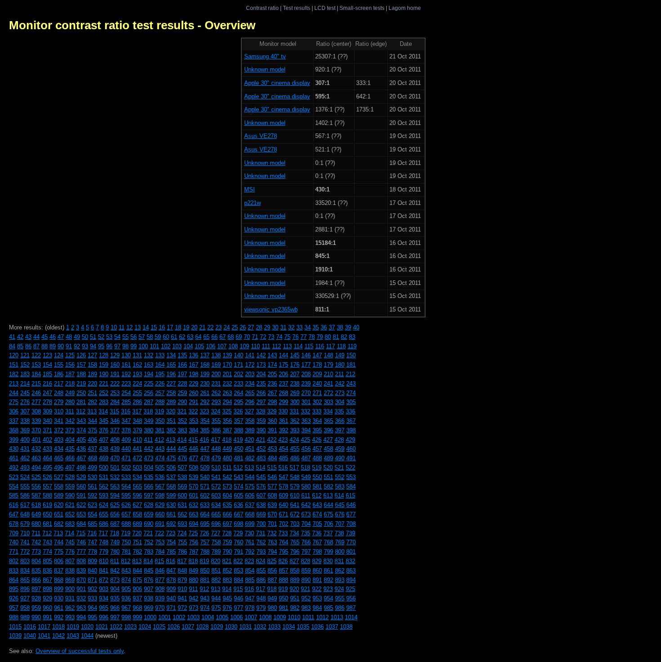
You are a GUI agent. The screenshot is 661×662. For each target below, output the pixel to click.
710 (25, 533)
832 (350, 561)
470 (115, 458)
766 (306, 542)
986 (339, 607)
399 (13, 439)
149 (339, 355)
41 (12, 336)
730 (249, 533)
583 (339, 486)
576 (261, 486)
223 (126, 383)
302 (317, 402)
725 (193, 533)
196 (171, 374)
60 (166, 336)
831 (339, 561)
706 (328, 523)
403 (58, 439)
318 (148, 411)
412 (159, 439)
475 (171, 458)
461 (13, 458)
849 (193, 570)
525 (36, 477)
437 (92, 448)
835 (36, 570)
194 (148, 374)
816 (170, 561)
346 (115, 421)
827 (294, 561)
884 (238, 580)
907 (148, 589)
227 (171, 383)
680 (36, 523)
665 (216, 514)
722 (159, 533)
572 (216, 486)
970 (160, 607)
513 (249, 467)
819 (204, 561)
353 (193, 421)
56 (133, 336)
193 (137, 374)
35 (316, 327)
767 (317, 542)
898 (47, 589)
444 (171, 448)
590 (70, 495)
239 (306, 383)
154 (47, 364)
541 (216, 477)
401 (36, 439)
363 (306, 421)
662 (182, 514)
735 (305, 533)
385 (205, 430)
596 (137, 495)
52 (101, 336)
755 (182, 542)
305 (351, 402)
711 (35, 533)
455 (294, 448)
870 (81, 580)
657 (126, 514)
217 (58, 383)
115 (308, 346)
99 (133, 346)
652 (70, 514)
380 (148, 430)
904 (115, 589)
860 (317, 570)
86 (28, 346)
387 (227, 430)
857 (283, 570)
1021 (101, 626)
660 (160, 514)
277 (36, 402)
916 (249, 589)
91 (69, 346)
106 (210, 346)
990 (36, 617)
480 (227, 458)
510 (216, 467)
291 (193, 402)
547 (283, 477)
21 (202, 327)
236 (272, 383)
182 (13, 374)
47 (61, 336)
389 (250, 430)
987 (351, 607)
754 (171, 542)
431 (25, 448)
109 (244, 346)
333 (317, 411)
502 (126, 467)
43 (28, 336)
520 (328, 467)
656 (115, 514)
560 (81, 486)
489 (328, 458)
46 (52, 336)
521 (339, 467)
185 (47, 374)
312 (80, 411)
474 (160, 458)
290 (182, 402)
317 (137, 411)
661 (171, 514)
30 (275, 327)
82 (344, 336)
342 (70, 421)
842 (115, 570)
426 (317, 439)
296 (250, 402)
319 (159, 411)
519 (317, 467)
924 (339, 589)
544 (250, 477)
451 (250, 448)
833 (13, 570)
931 (70, 598)
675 (328, 514)
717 (103, 533)
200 (216, 374)
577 (272, 486)
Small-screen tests (361, 8)
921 (305, 589)
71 (255, 336)
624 (103, 505)
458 (328, 448)
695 (205, 523)
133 (160, 355)
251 (92, 393)
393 (294, 430)
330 (283, 411)
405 (81, 439)
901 (81, 589)
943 (205, 598)
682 (58, 523)
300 (294, 402)
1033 (274, 626)
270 (306, 393)
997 (115, 617)
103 (177, 346)
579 (294, 486)
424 (294, 439)
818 (193, 561)
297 (261, 402)
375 (92, 430)
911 (193, 589)
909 (171, 589)
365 (328, 421)
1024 (144, 626)
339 (36, 421)
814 (148, 561)
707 (339, 523)
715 (80, 533)
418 (227, 439)
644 (328, 505)
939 (160, 598)
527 (58, 477)
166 (182, 364)
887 (272, 580)
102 (165, 346)
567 (160, 486)
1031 (245, 626)
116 (319, 346)
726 (204, 533)
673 (306, 514)
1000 (150, 617)
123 (47, 355)
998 (126, 617)
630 (171, 505)
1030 (231, 626)
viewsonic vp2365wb (271, 309)
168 (205, 364)
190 (103, 374)
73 (271, 336)
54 (117, 336)
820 (215, 561)
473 (148, 458)
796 (294, 551)
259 (182, 393)
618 (36, 505)
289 (171, 402)
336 (350, 411)
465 (58, 458)
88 (44, 346)
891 (317, 580)
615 (350, 495)
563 (115, 486)
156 (70, 364)
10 (114, 327)
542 (227, 477)
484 (272, 458)
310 (58, 411)
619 (47, 505)
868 (58, 580)
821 (227, 561)
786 (182, 551)
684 (81, 523)
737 (328, 533)
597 (148, 495)
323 (204, 411)
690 (148, 523)
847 (171, 570)
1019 (73, 626)
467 (81, 458)
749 (115, 542)
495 (47, 467)
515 (272, 467)
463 (36, 458)
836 (47, 570)
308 (36, 411)
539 (193, 477)
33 (299, 327)
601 (193, 495)
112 (276, 346)
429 (350, 439)
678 (13, 523)
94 (93, 346)
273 (339, 393)
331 (294, 411)
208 (306, 374)
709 (13, 533)
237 (283, 383)
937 (137, 598)
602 (205, 495)
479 (216, 458)
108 (233, 346)
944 (216, 598)
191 (115, 374)
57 (141, 336)
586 (25, 495)
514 (260, 467)
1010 (294, 617)
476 (182, 458)
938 (148, 598)
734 (294, 533)
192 (126, 374)
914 (227, 589)
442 (148, 448)
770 (351, 542)
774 (47, 551)
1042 (58, 635)
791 (238, 551)
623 (92, 505)
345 (103, 421)
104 (188, 346)
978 (250, 607)
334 (328, 411)
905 (126, 589)
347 (126, 421)
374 (81, 430)
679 (25, 523)
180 (339, 364)
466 (70, 458)
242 (339, 383)
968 (137, 607)
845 (148, 570)
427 (328, 439)
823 (249, 561)
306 (13, 411)
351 (171, 421)
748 (103, 542)
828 (305, 561)
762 (261, 542)
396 (328, 430)
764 (283, 542)
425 (305, 439)
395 (317, 430)
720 (137, 533)
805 (47, 561)
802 (13, 561)
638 (261, 505)
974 (205, 607)
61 (174, 336)
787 (193, 551)
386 (216, 430)
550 (317, 477)
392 (283, 430)
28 (259, 327)
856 (272, 570)
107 (222, 346)
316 (125, 411)
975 (216, 607)
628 (148, 505)
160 (115, 364)
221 (103, 383)
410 (137, 439)
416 (204, 439)
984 (317, 607)
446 (193, 448)
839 (81, 570)
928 (36, 598)
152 (25, 364)
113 (287, 346)
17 (170, 327)
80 (328, 336)
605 (238, 495)
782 (137, 551)
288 (160, 402)
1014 (351, 617)
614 (339, 495)
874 (126, 580)
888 (283, 580)
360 (272, 421)
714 (69, 533)
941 (182, 598)
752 (148, 542)
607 (261, 495)
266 (261, 393)
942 (193, 598)
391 (272, 430)
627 (137, 505)
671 (283, 514)
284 (115, 402)
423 (283, 439)
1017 (44, 626)
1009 (279, 617)
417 (215, 439)
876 (148, 580)
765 (294, 542)
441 (137, 448)
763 (272, 542)
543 (238, 477)
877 (160, 580)
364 (317, 421)
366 (339, 421)
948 (261, 598)
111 (266, 346)
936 (126, 598)
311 (69, 411)
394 (306, 430)
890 (306, 580)
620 (58, 505)
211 (339, 374)
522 (350, 467)
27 (251, 327)
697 (227, 523)
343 (81, 421)
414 (182, 439)
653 (81, 514)
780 (115, 551)
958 (25, 607)
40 (356, 327)
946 (238, 598)
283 (103, 402)
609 (283, 495)
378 (126, 430)
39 (348, 327)
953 (317, 598)
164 (160, 364)
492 (13, 467)
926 (13, 598)
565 (137, 486)
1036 (317, 626)
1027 (188, 626)
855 (261, 570)
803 (25, 561)
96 (109, 346)
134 (171, 355)
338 (25, 421)
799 (328, 551)
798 (317, 551)
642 (306, 505)
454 (283, 448)
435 (70, 448)
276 (25, 402)
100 (143, 346)
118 (341, 346)
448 (216, 448)
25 (235, 327)
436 (81, 448)
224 (137, 383)
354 (205, 421)
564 (126, 486)
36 (324, 327)
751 (137, 542)
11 (122, 327)
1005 (222, 617)
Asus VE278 (260, 136)
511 (227, 467)
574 (238, 486)
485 (283, 458)
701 (272, 523)
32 (291, 327)
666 (227, 514)
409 (126, 439)
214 (25, 383)
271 (317, 393)
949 (272, 598)
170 (227, 364)
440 (126, 448)
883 (227, 580)
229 (193, 383)
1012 (322, 617)
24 (226, 327)
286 (137, 402)
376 (103, 430)
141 (250, 355)
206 (283, 374)
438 (103, 448)
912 (204, 589)
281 (81, 402)
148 (328, 355)
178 (317, 364)
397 (339, 430)
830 (328, 561)
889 (294, 580)
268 (283, 393)
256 (148, 393)
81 (336, 336)
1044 (87, 635)
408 (115, 439)
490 (339, 458)
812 (125, 561)
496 (58, 467)
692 (171, 523)
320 (170, 411)
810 (103, 561)
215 (36, 383)
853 (238, 570)
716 (92, 533)
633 (205, 505)
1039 (15, 635)
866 (36, 580)
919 (283, 589)
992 (58, 617)
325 (227, 411)
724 (182, 533)
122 (36, 355)
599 (171, 495)
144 (283, 355)
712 (47, 533)
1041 (44, 635)
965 (103, 607)
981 (283, 607)
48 (69, 336)
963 (81, 607)
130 (126, 355)
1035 (303, 626)
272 (328, 393)
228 (182, 383)
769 (339, 542)
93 (85, 346)
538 (182, 477)
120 (13, 355)
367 (351, 421)
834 (25, 570)
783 (148, 551)
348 (137, 421)
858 (294, 570)
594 (115, 495)
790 (227, 551)
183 (25, 374)
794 (272, 551)
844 (137, 570)
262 (216, 393)
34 (307, 327)
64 (198, 336)
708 (351, 523)
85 (20, 346)
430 (13, 448)
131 (137, 355)
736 (317, 533)
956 (351, 598)
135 (182, 355)
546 (272, 477)
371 (47, 430)
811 (114, 561)
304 (339, 402)
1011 (308, 617)
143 (272, 355)
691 (160, 523)
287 (148, 402)
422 (272, 439)
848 (182, 570)
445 (182, 448)
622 (81, 505)
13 (137, 327)
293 (216, 402)
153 (36, 364)
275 (13, 402)
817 (182, 561)
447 (205, 448)
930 (58, 598)
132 (148, 355)
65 (206, 336)
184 (36, 374)
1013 (336, 617)
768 (328, 542)
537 (171, 477)
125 (70, 355)
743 (47, 542)
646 (351, 505)
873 (115, 580)
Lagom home (405, 8)
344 (92, 421)
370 (36, 430)
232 (227, 383)
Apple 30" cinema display (277, 83)
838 (70, 570)
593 (103, 495)
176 (294, 364)
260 (193, 393)
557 (47, 486)
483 (261, 458)
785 (171, 551)
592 (92, 495)
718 (114, 533)
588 (47, 495)
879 (182, 580)
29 (267, 327)
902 (92, 589)
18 (178, 327)
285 (126, 402)
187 (70, 374)
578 (283, 486)
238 (294, 383)
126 (81, 355)
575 (250, 486)
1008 (265, 617)
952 (306, 598)
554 (13, 486)
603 (216, 495)
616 (13, 505)
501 (115, 467)
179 (328, 364)
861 (328, 570)
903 (103, 589)
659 (148, 514)
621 (70, 505)
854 (250, 570)
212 (350, 374)
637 (250, 505)
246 (36, 393)
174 (272, 364)
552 (339, 477)
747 (92, 542)
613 (328, 495)
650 (47, 514)
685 (92, 523)
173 (261, 364)
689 (137, 523)
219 (81, 383)
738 (339, 533)
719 (125, 533)
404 (70, 439)
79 (320, 336)
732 (272, 533)
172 (250, 364)
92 (77, 346)
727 (215, 533)
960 (47, 607)
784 (160, 551)
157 (81, 364)
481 (238, 458)
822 (238, 561)
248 (58, 393)
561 (92, 486)
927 (25, 598)
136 (193, 355)
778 (92, 551)
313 (92, 411)
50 (85, 336)
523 (13, 477)
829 (317, 561)
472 (137, 458)
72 (263, 336)
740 (13, 542)
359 (261, 421)
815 (159, 561)
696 (216, 523)
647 (13, 514)
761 (250, 542)
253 (115, 393)
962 (70, 607)
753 (160, 542)
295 (238, 402)
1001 (164, 617)
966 (115, 607)
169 (216, 364)
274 (351, 393)
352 (182, 421)
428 (339, 439)
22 (210, 327)
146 (306, 355)
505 (160, 467)
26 (243, 327)
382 (171, 430)
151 (13, 364)
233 (238, 383)
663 (193, 514)
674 (317, 514)
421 (260, 439)
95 (101, 346)
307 (25, 411)
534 (137, 477)
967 (126, 607)
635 (227, 505)
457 (317, 448)
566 (148, 486)
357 (238, 421)
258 (171, 393)
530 (92, 477)
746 (81, 542)
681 (47, 523)
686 (103, 523)
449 (227, 448)
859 (306, 570)
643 (317, 505)
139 (227, 355)
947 (250, 598)
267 (272, 393)
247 (47, 393)
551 (328, 477)
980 (272, 607)
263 (227, 393)
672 (294, 514)
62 (182, 336)
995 (92, 617)
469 (103, 458)
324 (215, 411)
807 (70, 561)
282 (92, 402)
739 (350, 533)
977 (238, 607)
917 (260, 589)
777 (81, 551)
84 (12, 346)
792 (250, 551)
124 (58, 355)
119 (352, 346)
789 (216, 551)
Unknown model (265, 69)
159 (103, 364)
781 (126, 551)
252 (103, 393)
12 (129, 327)
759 (227, 542)
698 (238, 523)
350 (160, 421)
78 (311, 336)
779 (103, 551)
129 (115, 355)
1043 (73, 635)
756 (193, 542)
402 (47, 439)
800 (339, 551)
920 (294, 589)
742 (36, 542)
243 (351, 383)
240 (317, 383)
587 (36, 495)
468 (92, 458)
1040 (29, 635)
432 (36, 448)
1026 (173, 626)
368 (13, 430)
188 (81, 374)
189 (92, 374)
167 (193, 364)
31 (283, 327)
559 (70, 486)
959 (36, 607)
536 (160, 477)
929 (47, 598)
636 (238, 505)
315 (114, 411)
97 (117, 346)
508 (193, 467)
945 (227, 598)
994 (81, 617)
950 (283, 598)
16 (162, 327)
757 (205, 542)
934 (103, 598)
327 (249, 411)
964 (92, 607)
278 (47, 402)
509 (205, 467)
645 (339, 505)
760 (238, 542)
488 (317, 458)
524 (25, 477)
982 (294, 607)
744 (58, 542)
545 (261, 477)
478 (205, 458)
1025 (159, 626)
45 (44, 336)
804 (36, 561)
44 (36, 336)
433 (47, 448)
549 (306, 477)
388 (238, 430)
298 (272, 402)
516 (283, 467)
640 (283, 505)
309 (47, 411)
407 (103, 439)
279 (58, 402)
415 (193, 439)
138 (216, 355)
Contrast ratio (262, 8)
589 (58, 495)
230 (205, 383)
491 (351, 458)
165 (171, 364)
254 (126, 393)
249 (70, 393)
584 (351, 486)
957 (13, 607)
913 (215, 589)
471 (126, 458)
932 (81, 598)
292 (205, 402)
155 (58, 364)
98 (125, 346)
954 (328, 598)
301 (306, 402)
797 (306, 551)
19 (186, 327)
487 (306, 458)
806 (58, 561)
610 (294, 495)
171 (238, 364)
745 (70, 542)
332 (305, 411)
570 (193, 486)
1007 (251, 617)
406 (92, 439)
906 (137, 589)
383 (182, 430)
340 (47, 421)
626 (126, 505)
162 (137, 364)
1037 (332, 626)
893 (339, 580)
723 (170, 533)
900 (70, 589)
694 (193, 523)
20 (194, 327)
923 (328, 589)
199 (205, 374)
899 (58, 589)
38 (340, 327)
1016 (29, 626)
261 (205, 393)
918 (272, 589)
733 (283, 533)
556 (36, 486)
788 (205, 551)
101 (154, 346)
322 (193, 411)
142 (261, 355)
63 (190, 336)
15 (154, 327)
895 (13, 589)
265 (250, 393)
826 (283, 561)
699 (250, 523)
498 (81, 467)
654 (92, 514)
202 (238, 374)
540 (205, 477)
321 (182, 411)
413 (170, 439)
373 (70, 430)
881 (205, 580)
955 (339, 598)
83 (352, 336)
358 (250, 421)
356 (227, 421)
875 (137, 580)
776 (70, 551)
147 (317, 355)
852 (227, 570)
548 (294, 477)
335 (339, 411)
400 (25, 439)
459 (339, 448)
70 (247, 336)
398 (351, 430)
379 (137, 430)
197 (182, 374)
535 (148, 477)
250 (81, 393)
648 (25, 514)
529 (81, 477)
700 (261, 523)
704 (306, 523)
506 (171, 467)
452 (261, 448)
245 (25, 393)
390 (261, 430)
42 (20, 336)
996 (103, 617)
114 (298, 346)
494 (36, 467)
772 (25, 551)
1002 (179, 617)
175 (283, 364)
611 (305, 495)
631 (182, 505)
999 (137, 617)
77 (303, 336)
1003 (193, 617)
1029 (216, 626)
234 (250, 383)
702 (283, 523)
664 (205, 514)
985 (328, 607)
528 (70, 477)
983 (306, 607)
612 (317, 495)
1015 (15, 626)
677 (351, 514)
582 (328, 486)
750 (126, 542)
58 (150, 336)
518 (305, 467)
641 (294, 505)
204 (261, 374)
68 (231, 336)
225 (148, 383)
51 (93, 336)
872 (103, 580)
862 (339, 570)
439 (115, 448)
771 (13, 551)
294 (227, 402)
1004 (207, 617)
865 (25, 580)
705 (317, 523)
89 (52, 346)
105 (199, 346)
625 (115, 505)
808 (81, 561)
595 (126, 495)
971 (171, 607)
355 (216, 421)
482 (250, 458)
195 (160, 374)
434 (58, 448)
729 (238, 533)
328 (260, 411)
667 (238, 514)
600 (182, 495)
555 (25, 486)
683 (70, 523)
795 (283, 551)
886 (261, 580)
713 (58, 533)
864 (13, 580)
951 (294, 598)
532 (115, 477)
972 (182, 607)
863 (351, 570)
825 (272, 561)
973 (193, 607)
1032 (260, 626)
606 (250, 495)
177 (306, 364)
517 (294, 467)
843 (126, 570)
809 (92, 561)
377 (115, 430)
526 (47, 477)
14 (146, 327)
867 (47, 580)
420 (249, 439)
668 (250, 514)
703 (294, 523)
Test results (296, 8)
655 (103, 514)
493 (25, 467)
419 (238, 439)
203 (250, 374)
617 (25, 505)
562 (103, 486)
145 (294, 355)
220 (92, 383)
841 (103, 570)
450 (238, 448)
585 (13, 495)
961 (58, 607)
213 (13, 383)
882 (216, 580)
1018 (58, 626)
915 (238, 589)
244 (13, 393)
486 (294, 458)
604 (227, 495)
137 (205, 355)
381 (160, 430)
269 (294, 393)
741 (25, 542)
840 (92, 570)
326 (238, 411)
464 (47, 458)
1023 (130, 626)
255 (137, 393)
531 (103, 477)
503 (137, 467)
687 (115, 523)
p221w (252, 203)
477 (193, 458)
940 (171, 598)
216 (47, 383)
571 (205, 486)
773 (36, 551)
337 (13, 421)
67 (222, 336)
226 (160, 383)
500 (103, 467)
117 (330, 346)
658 (137, 514)
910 (182, 589)
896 (25, 589)
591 (81, 495)
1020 (87, 626)
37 (332, 327)
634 (216, 505)
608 (272, 495)
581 (317, 486)
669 (261, 514)
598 (160, 495)
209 (317, 374)
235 (261, 383)
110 (255, 346)
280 (70, 402)
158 (92, 364)
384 (193, 430)
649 (36, 514)
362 (294, 421)
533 (126, 477)
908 (160, 589)
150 (351, 355)
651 (58, 514)
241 (328, 383)
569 (182, 486)
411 (148, 439)
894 (351, 580)
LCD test (324, 8)
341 (58, 421)
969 (148, 607)
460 (351, 448)
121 (25, 355)
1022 (116, 626)
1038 (346, 626)
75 (287, 336)
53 (109, 336)
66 (214, 336)
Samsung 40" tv (265, 56)
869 (70, 580)
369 (25, 430)
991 (47, 617)
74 (279, 336)
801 (351, 551)
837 (58, 570)
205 (272, 374)
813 (137, 561)
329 (272, 411)
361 (283, 421)
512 (238, 467)
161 (126, 364)
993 (70, 617)
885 (250, 580)
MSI (249, 189)
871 (92, 580)
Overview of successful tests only (80, 651)
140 (238, 355)
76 (295, 336)
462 (25, 458)
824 (260, 561)
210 (328, 374)
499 (92, 467)
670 (272, 514)
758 (216, 542)
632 (193, 505)
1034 (288, 626)
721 (148, 533)
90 (61, 346)
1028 (202, 626)
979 (261, 607)
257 (160, 393)
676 (339, 514)
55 (125, 336)
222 (115, 383)
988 (13, 617)
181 (351, 364)
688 (126, 523)
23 (218, 327)
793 (261, 551)
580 (306, 486)
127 (92, 355)
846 (160, 570)
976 (227, 607)
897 (36, 589)
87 (36, 346)
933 (92, 598)
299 (283, 402)
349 (148, 421)
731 (260, 533)
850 (205, 570)
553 (351, 477)
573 (227, 486)
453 (272, 448)
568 (171, 486)
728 (227, 533)
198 (193, 374)
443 (160, 448)
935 (115, 598)
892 (328, 580)
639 (272, 505)
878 (171, 580)
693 (182, 523)
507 (182, 467)
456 (306, 448)
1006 (236, 617)
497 (70, 467)
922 (317, 589)
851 (216, 570)
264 (238, 393)
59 (158, 336)
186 (58, 374)
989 (25, 617)
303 (328, 402)
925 (350, 589)
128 (103, 355)
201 (227, 374)
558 (58, 486)
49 (77, 336)
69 (239, 336)
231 (216, 383)
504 (148, 467)
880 (193, 580)
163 (148, 364)
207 (294, 374)
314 (103, 411)
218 (70, 383)
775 (58, 551)
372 (58, 430)
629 (160, 505)
